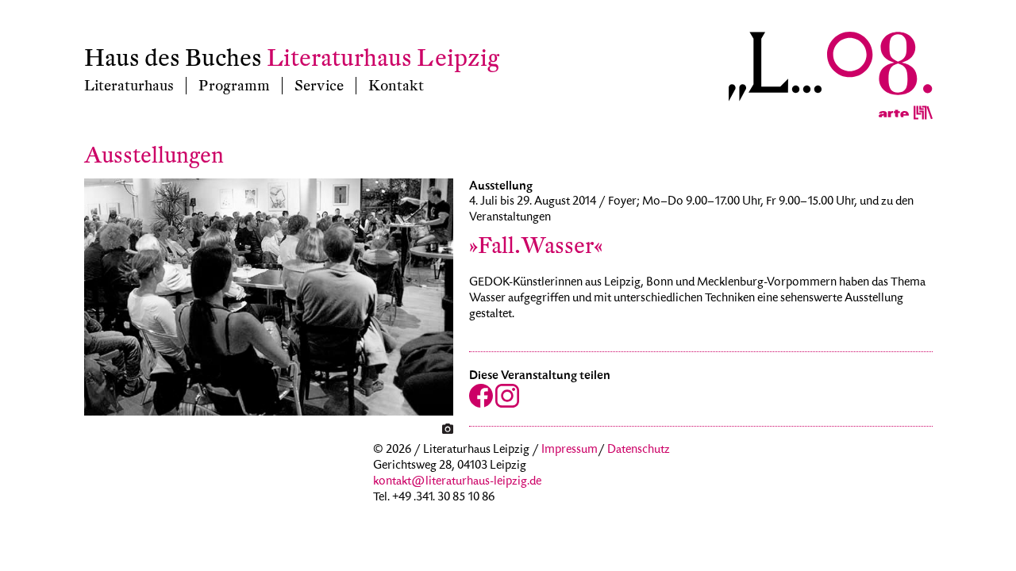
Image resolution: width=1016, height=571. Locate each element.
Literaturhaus (129, 85)
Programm (234, 85)
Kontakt (396, 85)
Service (319, 85)
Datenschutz (638, 450)
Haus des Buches (173, 58)
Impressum (569, 450)
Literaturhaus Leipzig (383, 58)
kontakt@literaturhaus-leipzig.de (457, 482)
